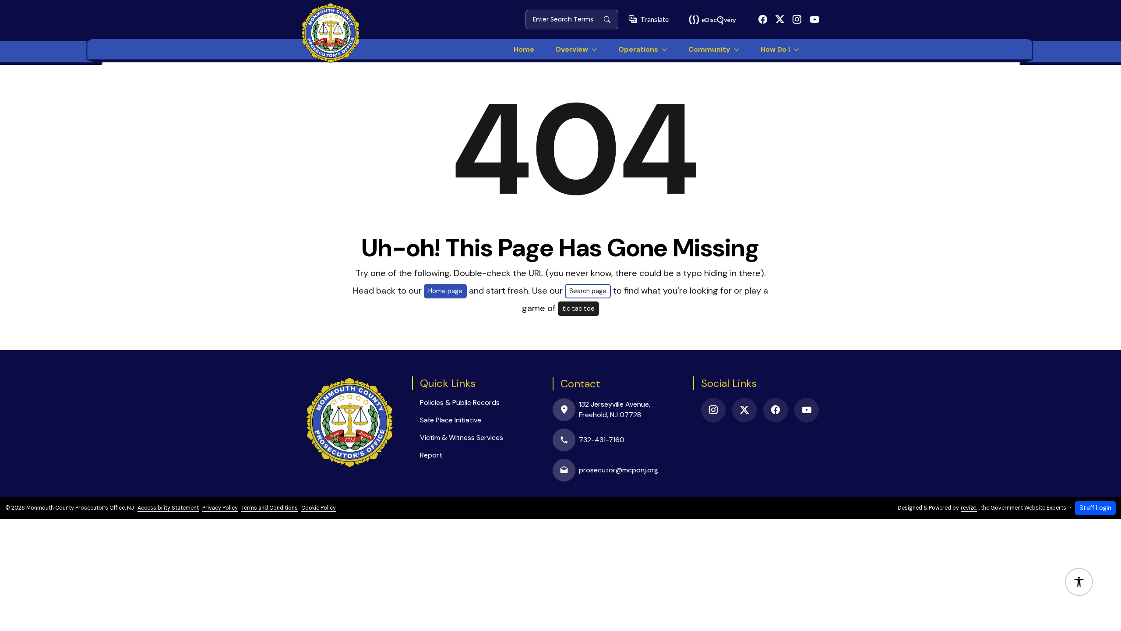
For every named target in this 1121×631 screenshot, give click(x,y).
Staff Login (1095, 508)
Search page (587, 291)
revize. (969, 507)
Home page (445, 291)
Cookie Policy (318, 507)
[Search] (610, 19)
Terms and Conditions (269, 507)
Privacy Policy (220, 507)
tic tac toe (578, 308)
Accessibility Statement (168, 507)
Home (524, 49)
